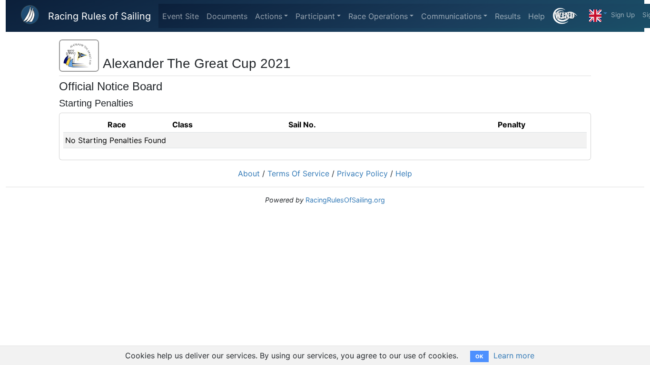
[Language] (598, 13)
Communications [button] (451, 16)
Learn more (513, 355)
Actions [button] (268, 16)
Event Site (180, 16)
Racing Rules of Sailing (99, 16)
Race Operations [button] (378, 16)
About (249, 173)
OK (479, 356)
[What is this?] (569, 16)
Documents (227, 16)
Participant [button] (315, 16)
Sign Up (623, 15)
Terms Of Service (298, 173)
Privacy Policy (362, 173)
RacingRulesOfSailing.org (345, 200)
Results (508, 16)
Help (536, 16)
